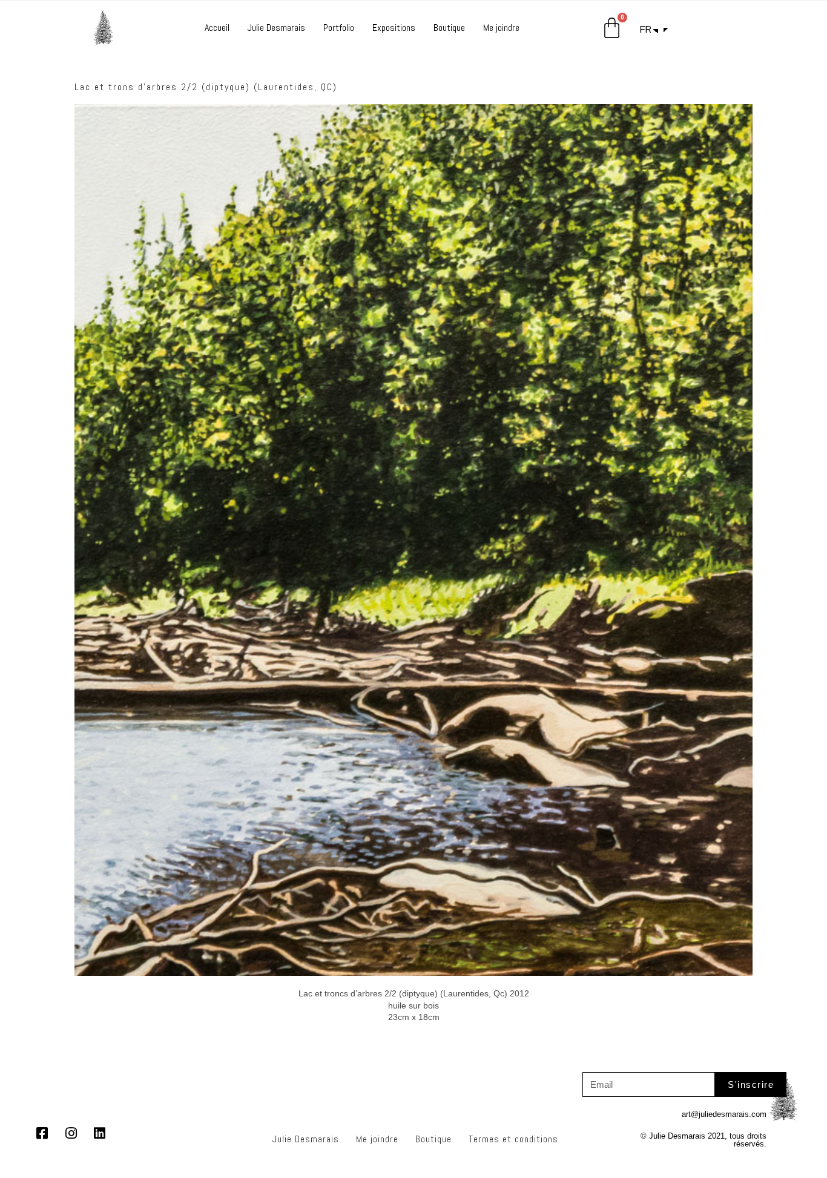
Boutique (449, 27)
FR (645, 29)
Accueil (217, 27)
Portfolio (338, 27)
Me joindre (501, 27)
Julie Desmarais (276, 27)
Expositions (393, 27)
